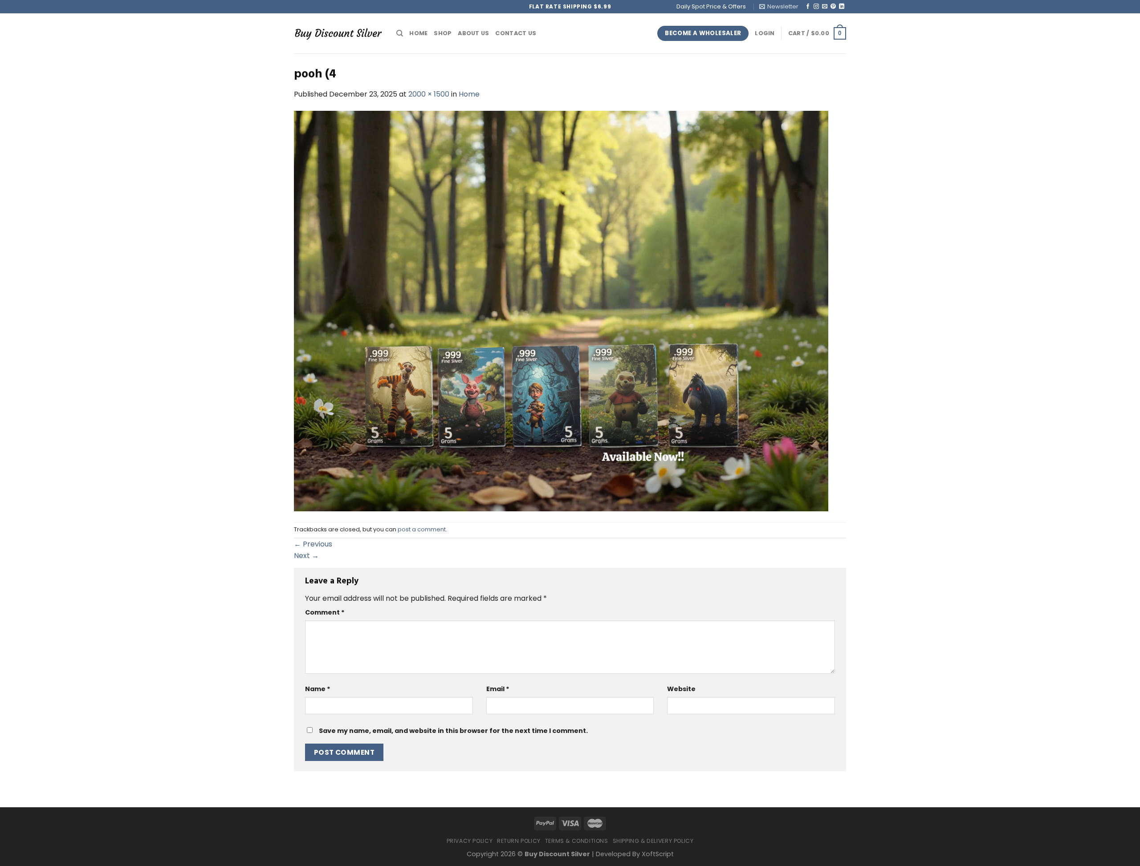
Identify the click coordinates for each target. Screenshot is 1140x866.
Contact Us (515, 33)
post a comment (422, 529)
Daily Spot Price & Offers (711, 6)
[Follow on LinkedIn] (841, 7)
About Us (473, 33)
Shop (443, 33)
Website (681, 688)
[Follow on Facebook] (807, 7)
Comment (325, 612)
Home (418, 33)
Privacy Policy (470, 841)
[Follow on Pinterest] (833, 7)
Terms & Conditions (576, 841)
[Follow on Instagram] (816, 7)
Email (497, 688)
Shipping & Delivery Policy (653, 841)
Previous (313, 544)
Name (317, 688)
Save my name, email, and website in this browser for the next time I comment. (453, 730)
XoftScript (658, 854)
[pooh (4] (561, 310)
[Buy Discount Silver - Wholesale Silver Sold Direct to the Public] (338, 33)
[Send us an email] (824, 7)
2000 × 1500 (428, 94)
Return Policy (519, 841)
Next (306, 555)
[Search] (399, 33)
